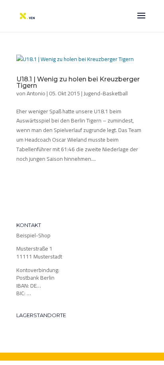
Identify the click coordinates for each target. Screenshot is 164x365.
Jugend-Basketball (106, 93)
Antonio (36, 93)
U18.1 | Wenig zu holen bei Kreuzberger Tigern (78, 82)
